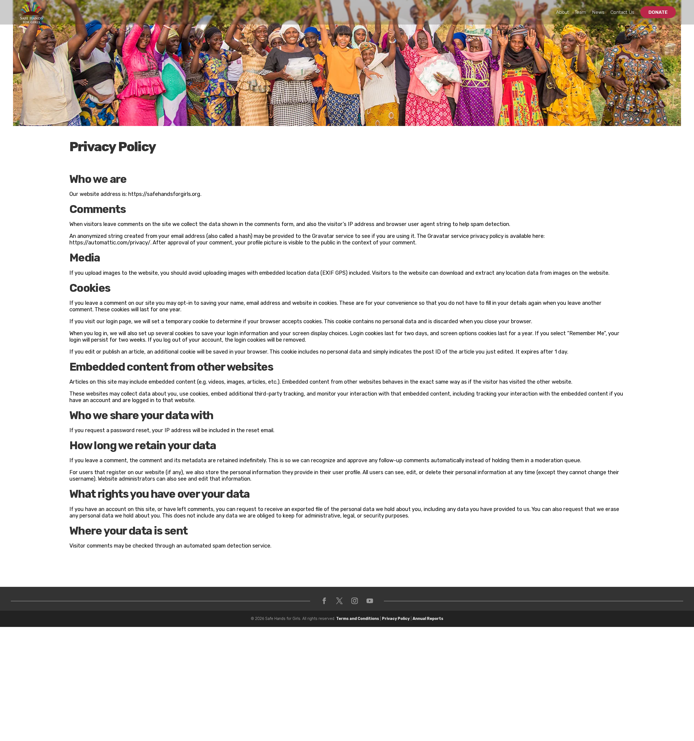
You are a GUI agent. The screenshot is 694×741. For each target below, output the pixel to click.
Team (580, 12)
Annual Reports (428, 618)
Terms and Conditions (357, 618)
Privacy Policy (396, 618)
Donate (658, 12)
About (562, 12)
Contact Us (622, 12)
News (598, 12)
